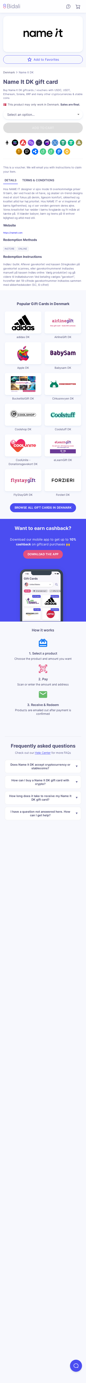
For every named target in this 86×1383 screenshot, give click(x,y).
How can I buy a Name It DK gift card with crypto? (40, 782)
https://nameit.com (12, 232)
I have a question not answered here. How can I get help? (40, 813)
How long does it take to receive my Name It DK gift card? (40, 797)
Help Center (43, 752)
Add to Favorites (46, 59)
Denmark (9, 72)
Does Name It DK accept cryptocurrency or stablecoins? (40, 766)
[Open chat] (76, 1366)
